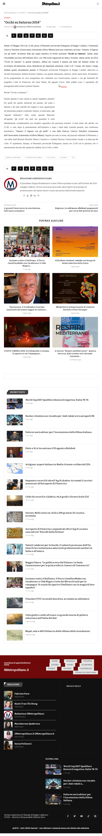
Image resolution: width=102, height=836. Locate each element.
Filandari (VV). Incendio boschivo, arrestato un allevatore (57, 599)
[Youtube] (81, 816)
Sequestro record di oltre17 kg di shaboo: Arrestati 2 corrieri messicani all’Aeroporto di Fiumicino (58, 482)
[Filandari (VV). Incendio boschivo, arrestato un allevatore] (15, 603)
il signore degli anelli (33, 157)
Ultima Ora (52, 759)
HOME (55, 661)
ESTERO (55, 665)
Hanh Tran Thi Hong (25, 703)
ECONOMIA (87, 665)
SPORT (70, 665)
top (73, 157)
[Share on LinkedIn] (38, 35)
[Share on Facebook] (19, 35)
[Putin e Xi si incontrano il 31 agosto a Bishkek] (15, 452)
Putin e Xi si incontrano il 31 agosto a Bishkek (50, 448)
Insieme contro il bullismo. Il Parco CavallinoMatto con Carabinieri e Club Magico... (27, 263)
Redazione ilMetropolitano (36, 178)
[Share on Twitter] (26, 35)
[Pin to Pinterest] (32, 35)
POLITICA (87, 661)
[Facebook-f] (68, 816)
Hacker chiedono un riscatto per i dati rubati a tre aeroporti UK (60, 416)
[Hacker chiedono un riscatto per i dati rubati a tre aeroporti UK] (15, 420)
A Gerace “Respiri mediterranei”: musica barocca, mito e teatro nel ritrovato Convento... (75, 353)
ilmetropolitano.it (11, 13)
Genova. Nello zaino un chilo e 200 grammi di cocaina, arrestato (55, 514)
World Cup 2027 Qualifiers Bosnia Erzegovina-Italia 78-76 (56, 400)
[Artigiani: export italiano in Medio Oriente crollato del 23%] (15, 468)
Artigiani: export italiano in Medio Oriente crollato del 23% (57, 464)
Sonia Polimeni (23, 744)
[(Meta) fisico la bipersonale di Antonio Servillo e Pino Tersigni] (75, 288)
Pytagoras (51, 157)
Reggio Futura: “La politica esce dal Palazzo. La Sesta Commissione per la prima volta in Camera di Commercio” (57, 564)
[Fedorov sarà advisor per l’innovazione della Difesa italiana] (15, 436)
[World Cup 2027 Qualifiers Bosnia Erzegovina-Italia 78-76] (15, 404)
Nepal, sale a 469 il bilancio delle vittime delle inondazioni (57, 631)
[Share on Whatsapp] (44, 35)
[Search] (98, 4)
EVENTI (22, 13)
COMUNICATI (86, 668)
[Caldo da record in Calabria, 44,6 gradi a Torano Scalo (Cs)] (15, 500)
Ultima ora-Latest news (85, 672)
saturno (63, 157)
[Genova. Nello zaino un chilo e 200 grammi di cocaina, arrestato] (15, 516)
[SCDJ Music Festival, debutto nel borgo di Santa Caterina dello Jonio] (75, 241)
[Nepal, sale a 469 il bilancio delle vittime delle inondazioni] (15, 635)
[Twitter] (75, 816)
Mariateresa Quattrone (27, 723)
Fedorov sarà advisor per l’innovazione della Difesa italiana (58, 432)
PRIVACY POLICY (73, 686)
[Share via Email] (50, 35)
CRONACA (70, 661)
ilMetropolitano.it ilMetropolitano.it (34, 734)
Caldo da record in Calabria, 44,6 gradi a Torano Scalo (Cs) (57, 496)
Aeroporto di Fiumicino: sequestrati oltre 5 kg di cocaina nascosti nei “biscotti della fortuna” (56, 530)
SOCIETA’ (67, 668)
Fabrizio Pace (21, 693)
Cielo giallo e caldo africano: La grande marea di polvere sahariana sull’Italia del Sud (56, 616)
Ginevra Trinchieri (13, 157)
